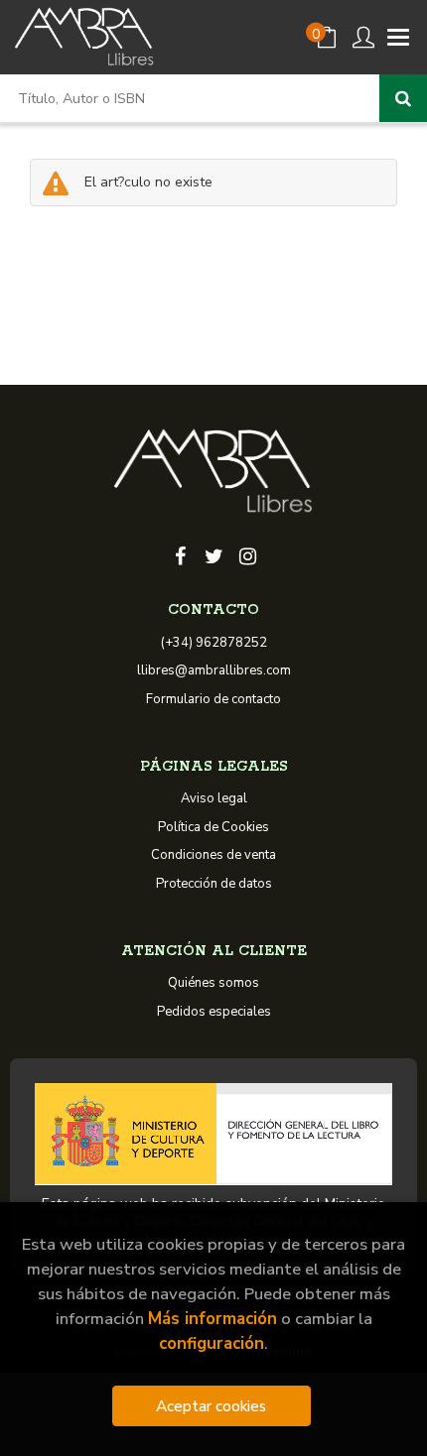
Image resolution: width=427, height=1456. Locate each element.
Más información (212, 1318)
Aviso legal (214, 798)
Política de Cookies (213, 827)
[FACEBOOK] (180, 554)
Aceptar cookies (211, 1405)
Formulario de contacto (213, 699)
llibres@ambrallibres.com (214, 670)
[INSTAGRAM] (247, 554)
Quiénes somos (213, 983)
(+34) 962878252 (214, 643)
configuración (211, 1343)
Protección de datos (214, 884)
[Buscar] (403, 98)
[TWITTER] (213, 554)
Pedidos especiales (214, 1012)
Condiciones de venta (213, 855)
